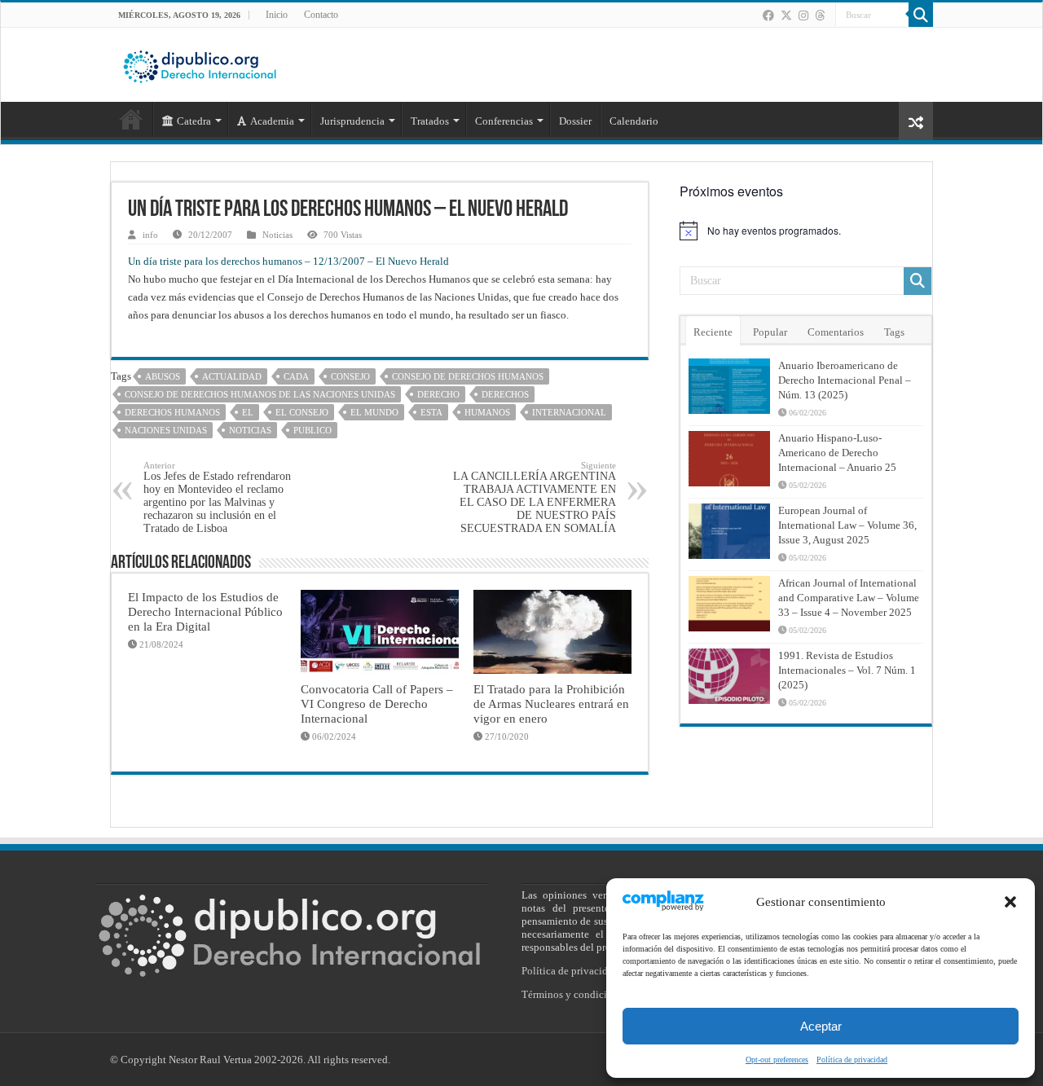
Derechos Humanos (172, 412)
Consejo (350, 376)
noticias (250, 430)
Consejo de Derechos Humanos (468, 376)
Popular (770, 332)
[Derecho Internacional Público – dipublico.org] (199, 63)
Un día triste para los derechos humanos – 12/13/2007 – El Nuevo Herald (288, 261)
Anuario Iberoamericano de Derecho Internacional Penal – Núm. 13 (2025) (844, 380)
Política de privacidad (851, 1059)
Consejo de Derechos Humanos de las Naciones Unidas (260, 394)
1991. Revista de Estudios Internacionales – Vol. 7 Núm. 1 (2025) (847, 670)
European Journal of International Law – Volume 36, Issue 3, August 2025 (847, 525)
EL (247, 412)
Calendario (634, 121)
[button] (1010, 902)
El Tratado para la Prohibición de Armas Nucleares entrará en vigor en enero (551, 703)
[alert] (806, 230)
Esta (431, 412)
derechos (505, 394)
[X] (786, 15)
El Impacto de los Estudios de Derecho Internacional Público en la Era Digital (205, 611)
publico (312, 430)
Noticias (277, 235)
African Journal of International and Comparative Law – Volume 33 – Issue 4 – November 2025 (848, 597)
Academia (272, 121)
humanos (487, 412)
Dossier (575, 121)
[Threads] (819, 15)
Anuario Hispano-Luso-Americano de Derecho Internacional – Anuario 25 (837, 452)
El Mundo (374, 412)
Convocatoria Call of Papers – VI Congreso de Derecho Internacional (377, 703)
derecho (438, 394)
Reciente (713, 332)
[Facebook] (768, 15)
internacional (569, 412)
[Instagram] (803, 15)
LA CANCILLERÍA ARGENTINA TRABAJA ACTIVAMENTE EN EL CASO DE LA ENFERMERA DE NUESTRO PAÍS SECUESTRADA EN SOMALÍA (534, 497)
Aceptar (821, 1026)
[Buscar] (921, 14)
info (150, 235)
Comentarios (836, 332)
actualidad (232, 376)
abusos (162, 376)
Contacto (321, 14)
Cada (296, 376)
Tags (894, 332)
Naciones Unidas (166, 430)
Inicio (277, 14)
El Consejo (301, 412)
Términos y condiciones (574, 994)
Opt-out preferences (777, 1059)
